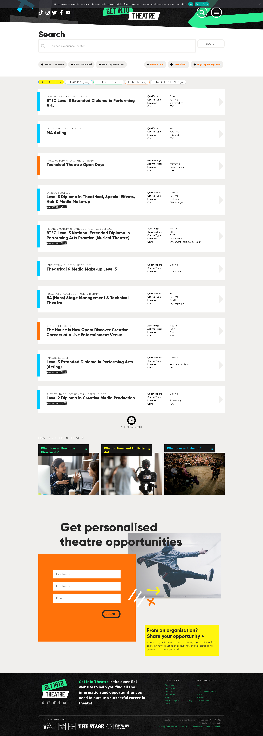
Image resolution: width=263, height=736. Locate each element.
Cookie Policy (197, 726)
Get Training (170, 688)
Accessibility (159, 726)
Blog (167, 697)
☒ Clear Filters (48, 57)
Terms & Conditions (213, 726)
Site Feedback (203, 700)
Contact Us (202, 697)
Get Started (170, 685)
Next (132, 419)
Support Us (202, 688)
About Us (201, 685)
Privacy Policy (185, 726)
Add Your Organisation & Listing (178, 700)
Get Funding (170, 694)
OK (190, 4)
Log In (167, 703)
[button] (51, 82)
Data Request (171, 726)
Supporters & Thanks (206, 691)
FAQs (199, 694)
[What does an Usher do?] (194, 474)
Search (211, 43)
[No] (259, 4)
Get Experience (171, 691)
